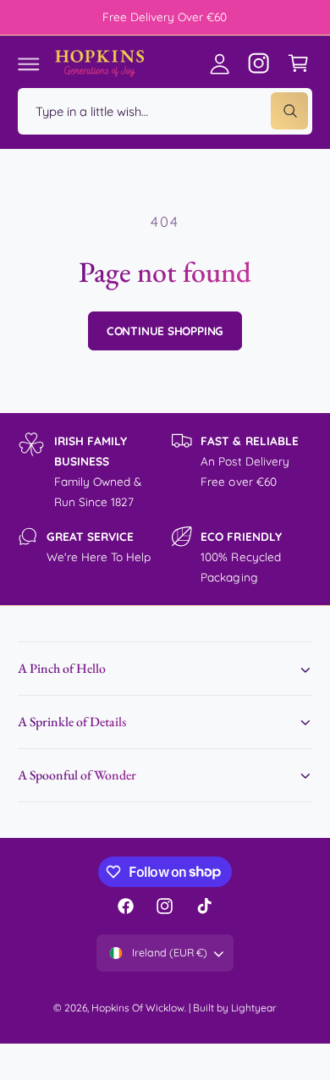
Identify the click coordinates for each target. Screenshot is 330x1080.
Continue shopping (165, 330)
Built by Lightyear (235, 1007)
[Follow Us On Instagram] (258, 63)
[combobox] (165, 111)
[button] (28, 63)
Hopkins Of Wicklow (137, 1007)
